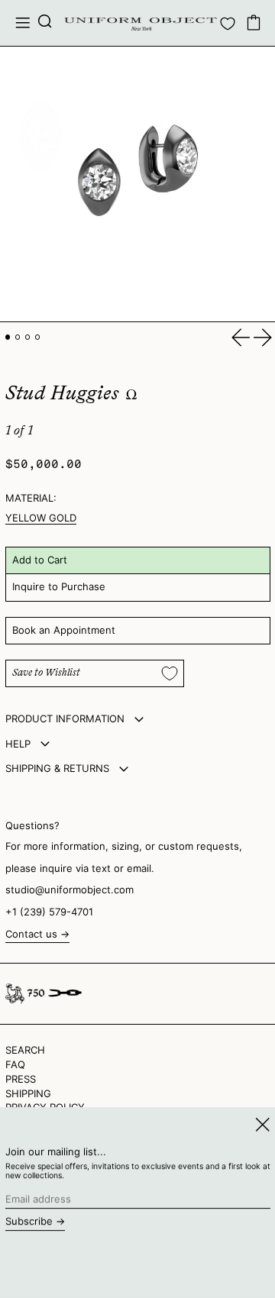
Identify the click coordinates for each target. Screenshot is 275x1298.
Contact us (31, 934)
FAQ (15, 1064)
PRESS (20, 1079)
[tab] (8, 337)
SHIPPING (28, 1093)
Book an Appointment (63, 630)
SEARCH (25, 1050)
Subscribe (29, 1221)
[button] (45, 23)
